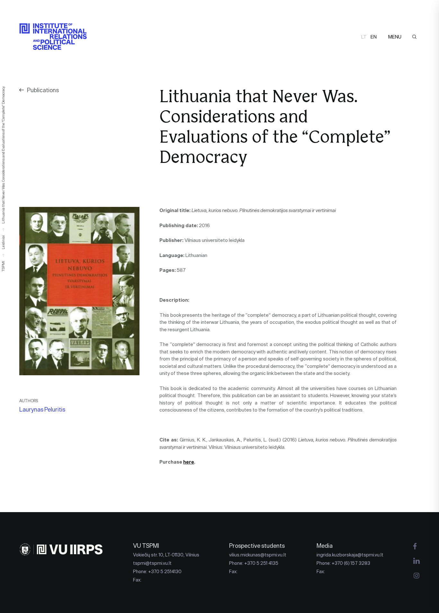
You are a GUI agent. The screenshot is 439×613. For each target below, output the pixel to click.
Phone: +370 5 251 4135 (253, 563)
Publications (43, 90)
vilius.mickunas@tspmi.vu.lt (257, 555)
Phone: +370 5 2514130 (157, 571)
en (374, 37)
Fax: (137, 580)
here (188, 462)
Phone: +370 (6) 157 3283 (343, 563)
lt (364, 37)
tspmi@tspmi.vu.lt (152, 563)
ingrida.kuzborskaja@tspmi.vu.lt (350, 555)
